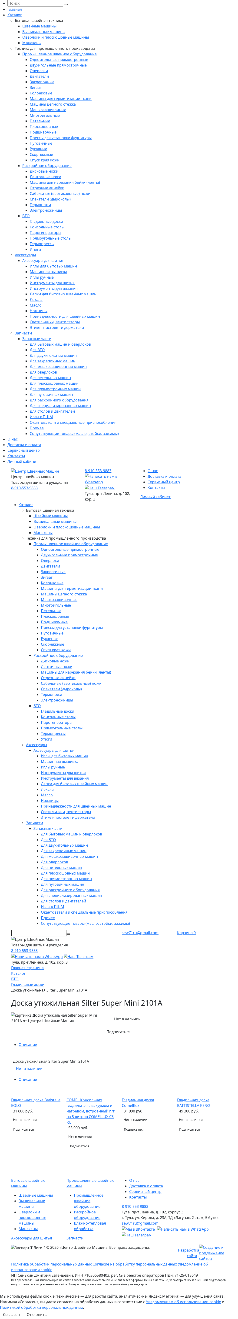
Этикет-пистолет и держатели (57, 327)
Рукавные (38, 148)
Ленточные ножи (45, 176)
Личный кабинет (22, 461)
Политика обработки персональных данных (51, 1264)
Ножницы (38, 310)
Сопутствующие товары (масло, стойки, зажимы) (74, 433)
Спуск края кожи (45, 160)
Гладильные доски (46, 221)
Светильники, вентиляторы (55, 321)
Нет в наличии (29, 1068)
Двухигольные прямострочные (58, 65)
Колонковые (41, 93)
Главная (14, 9)
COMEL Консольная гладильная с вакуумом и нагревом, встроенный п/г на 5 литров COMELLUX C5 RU (90, 1111)
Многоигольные (45, 115)
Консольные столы (47, 227)
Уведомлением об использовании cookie (183, 1301)
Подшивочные (43, 132)
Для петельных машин (50, 377)
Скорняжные (41, 154)
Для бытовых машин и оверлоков (60, 344)
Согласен (11, 1314)
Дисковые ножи (44, 171)
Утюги (35, 249)
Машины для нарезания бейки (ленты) (65, 182)
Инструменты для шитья (52, 282)
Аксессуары (25, 254)
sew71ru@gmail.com (140, 932)
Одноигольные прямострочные (59, 59)
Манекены (31, 42)
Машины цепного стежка (53, 104)
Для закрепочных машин (52, 361)
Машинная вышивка (48, 271)
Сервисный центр (23, 450)
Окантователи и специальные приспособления (73, 422)
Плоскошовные (44, 126)
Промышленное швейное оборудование (59, 54)
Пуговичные (41, 143)
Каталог (14, 14)
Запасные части (36, 338)
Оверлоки (39, 70)
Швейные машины (39, 26)
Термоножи (40, 204)
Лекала (36, 299)
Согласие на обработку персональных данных (135, 1264)
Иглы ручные (42, 277)
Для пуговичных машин (51, 394)
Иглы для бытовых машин (53, 266)
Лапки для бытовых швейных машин (63, 294)
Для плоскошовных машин (54, 383)
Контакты (16, 455)
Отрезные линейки (47, 187)
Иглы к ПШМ (41, 416)
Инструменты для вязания (54, 288)
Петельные (40, 121)
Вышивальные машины (43, 31)
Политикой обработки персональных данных (41, 1307)
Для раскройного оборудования (59, 400)
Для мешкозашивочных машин (58, 366)
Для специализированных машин (60, 405)
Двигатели (39, 76)
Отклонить (37, 1314)
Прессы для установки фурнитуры (61, 137)
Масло (36, 305)
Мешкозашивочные (48, 109)
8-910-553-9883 (24, 488)
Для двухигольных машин (53, 355)
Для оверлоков (43, 372)
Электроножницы (46, 210)
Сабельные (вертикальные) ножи (60, 193)
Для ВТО (37, 349)
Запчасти (23, 333)
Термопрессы (42, 243)
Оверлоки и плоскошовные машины (55, 37)
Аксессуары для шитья (42, 260)
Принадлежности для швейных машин (65, 316)
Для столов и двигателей (52, 411)
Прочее (37, 428)
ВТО (26, 215)
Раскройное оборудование (47, 165)
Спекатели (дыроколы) (50, 199)
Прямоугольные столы (50, 238)
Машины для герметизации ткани (61, 98)
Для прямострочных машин (55, 388)
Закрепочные (42, 81)
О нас (12, 439)
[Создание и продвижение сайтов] (213, 1252)
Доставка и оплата (24, 444)
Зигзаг (35, 87)
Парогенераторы (45, 232)
